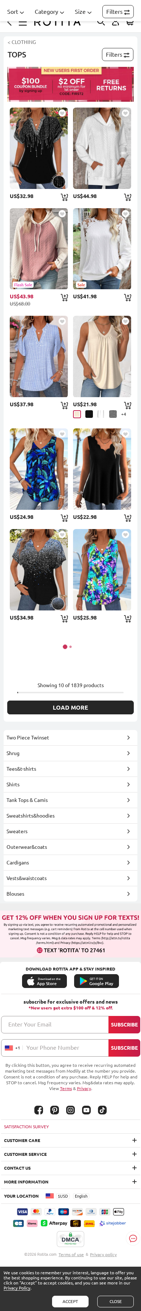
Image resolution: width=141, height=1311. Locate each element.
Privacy (84, 1088)
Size (80, 11)
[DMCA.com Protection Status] (70, 1239)
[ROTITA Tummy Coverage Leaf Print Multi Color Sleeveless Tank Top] (102, 569)
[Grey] (113, 414)
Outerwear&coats (27, 847)
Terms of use (71, 1254)
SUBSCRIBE (124, 1025)
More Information (26, 1181)
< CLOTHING (22, 42)
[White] (101, 414)
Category (46, 11)
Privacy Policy (17, 1288)
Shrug (13, 753)
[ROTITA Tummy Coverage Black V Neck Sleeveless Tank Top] (102, 469)
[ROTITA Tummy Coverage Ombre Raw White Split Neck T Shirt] (39, 569)
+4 (123, 414)
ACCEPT (70, 1301)
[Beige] (77, 414)
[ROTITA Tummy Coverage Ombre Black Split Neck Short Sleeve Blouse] (39, 148)
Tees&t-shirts (21, 769)
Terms (66, 1088)
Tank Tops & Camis (27, 800)
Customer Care (22, 1140)
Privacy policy (103, 1254)
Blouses (15, 894)
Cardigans (18, 863)
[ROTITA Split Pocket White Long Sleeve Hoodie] (102, 148)
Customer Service (25, 1154)
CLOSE (116, 1301)
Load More (70, 707)
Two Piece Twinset (28, 738)
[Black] (89, 414)
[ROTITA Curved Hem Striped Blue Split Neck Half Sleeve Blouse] (39, 356)
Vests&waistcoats (27, 878)
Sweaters (17, 831)
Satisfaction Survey (26, 1126)
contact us (17, 1168)
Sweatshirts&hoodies (31, 816)
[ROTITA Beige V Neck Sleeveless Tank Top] (102, 356)
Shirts (13, 784)
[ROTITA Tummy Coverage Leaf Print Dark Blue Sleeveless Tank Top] (39, 469)
